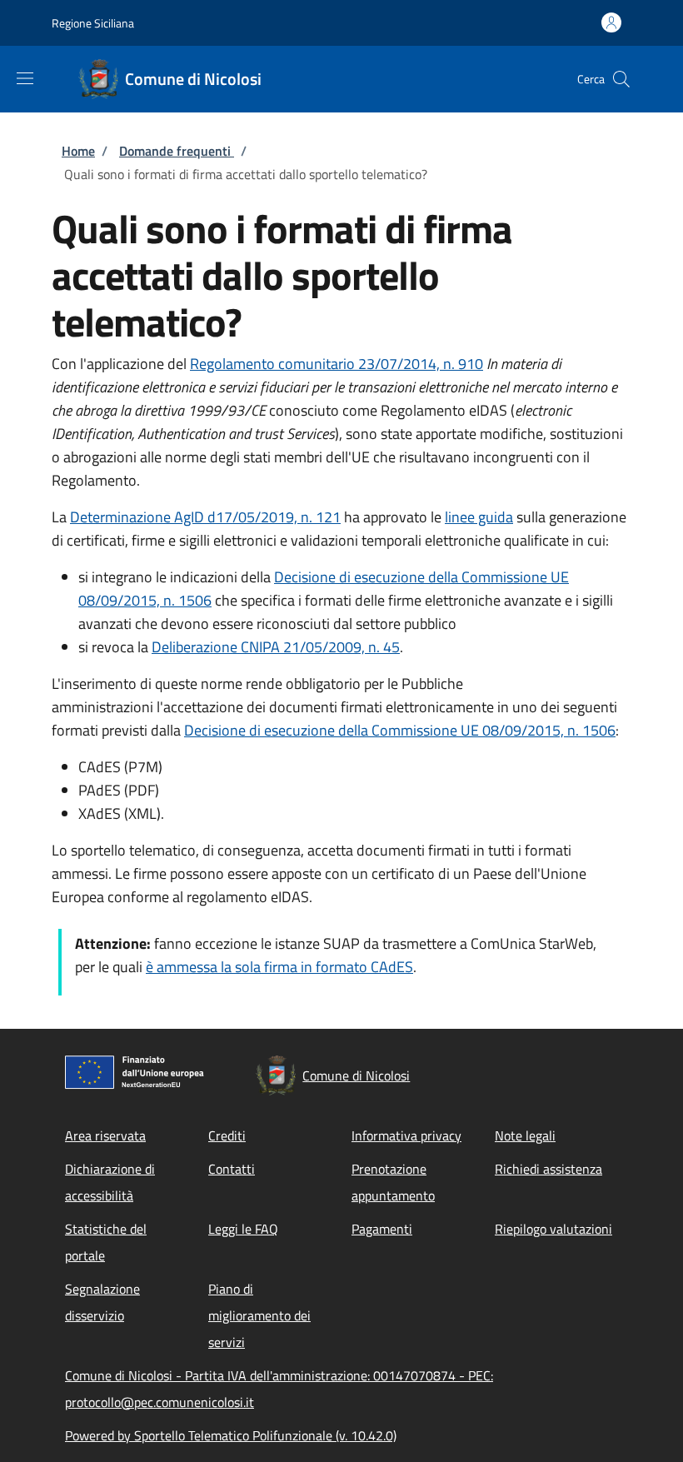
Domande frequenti (176, 151)
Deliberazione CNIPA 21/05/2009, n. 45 (276, 647)
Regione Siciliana (93, 23)
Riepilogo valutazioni (553, 1229)
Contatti (231, 1169)
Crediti (227, 1135)
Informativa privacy (406, 1135)
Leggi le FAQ (243, 1229)
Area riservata (105, 1135)
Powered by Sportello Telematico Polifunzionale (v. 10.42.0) (230, 1435)
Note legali (525, 1135)
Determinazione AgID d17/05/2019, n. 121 (205, 517)
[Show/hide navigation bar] (25, 78)
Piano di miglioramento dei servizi (259, 1315)
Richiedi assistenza (548, 1169)
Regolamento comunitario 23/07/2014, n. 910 (336, 363)
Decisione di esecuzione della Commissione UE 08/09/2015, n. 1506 (400, 730)
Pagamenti (381, 1229)
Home (78, 151)
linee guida (479, 517)
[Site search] (621, 79)
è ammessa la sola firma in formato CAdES (279, 967)
